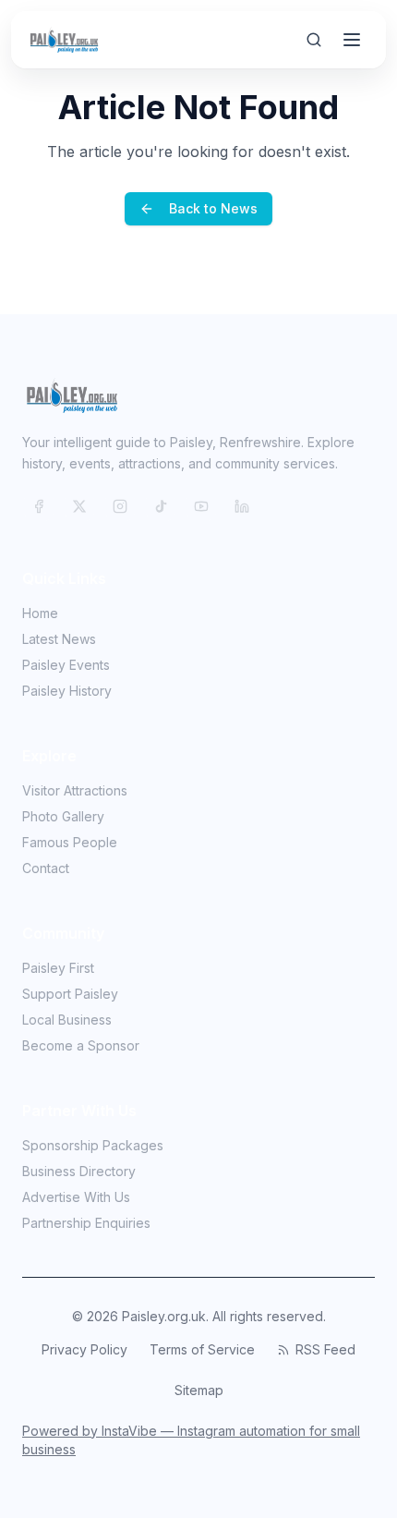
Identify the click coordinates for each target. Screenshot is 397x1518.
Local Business (67, 1019)
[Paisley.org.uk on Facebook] (38, 506)
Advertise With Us (76, 1197)
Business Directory (79, 1171)
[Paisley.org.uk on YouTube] (201, 506)
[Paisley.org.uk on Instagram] (120, 506)
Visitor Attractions (74, 790)
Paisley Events (66, 665)
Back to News (213, 208)
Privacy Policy (84, 1349)
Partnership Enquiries (86, 1223)
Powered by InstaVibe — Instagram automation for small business (191, 1440)
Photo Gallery (63, 816)
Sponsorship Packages (92, 1145)
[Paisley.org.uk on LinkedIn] (242, 506)
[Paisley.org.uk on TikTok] (160, 506)
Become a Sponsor (80, 1045)
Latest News (59, 639)
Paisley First (58, 968)
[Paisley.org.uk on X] (79, 506)
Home (40, 613)
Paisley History (67, 690)
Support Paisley (70, 994)
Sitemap (198, 1390)
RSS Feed (325, 1349)
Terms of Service (202, 1349)
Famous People (69, 842)
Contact (45, 868)
